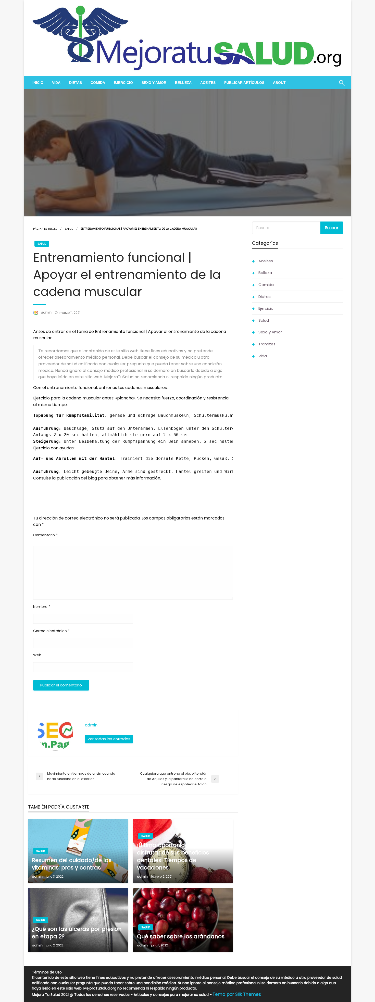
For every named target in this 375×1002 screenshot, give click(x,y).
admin (46, 312)
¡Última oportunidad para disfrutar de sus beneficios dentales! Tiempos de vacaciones (173, 856)
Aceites (208, 83)
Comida (98, 83)
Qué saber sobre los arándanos (180, 936)
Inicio (37, 83)
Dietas (75, 83)
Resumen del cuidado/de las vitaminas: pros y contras (71, 863)
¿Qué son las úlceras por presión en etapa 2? (77, 932)
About (279, 83)
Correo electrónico (51, 630)
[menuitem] (38, 82)
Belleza (183, 83)
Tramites (267, 344)
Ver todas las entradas (109, 738)
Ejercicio (123, 83)
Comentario (45, 535)
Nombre (41, 606)
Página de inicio (45, 229)
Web (37, 655)
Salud (69, 229)
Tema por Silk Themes (236, 994)
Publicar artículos (244, 83)
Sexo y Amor (154, 83)
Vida (56, 83)
